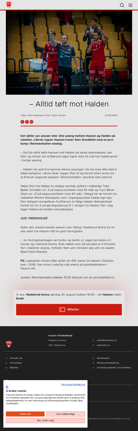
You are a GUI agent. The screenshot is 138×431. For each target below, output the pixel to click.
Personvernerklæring (73, 384)
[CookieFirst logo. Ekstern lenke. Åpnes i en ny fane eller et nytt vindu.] (7, 387)
